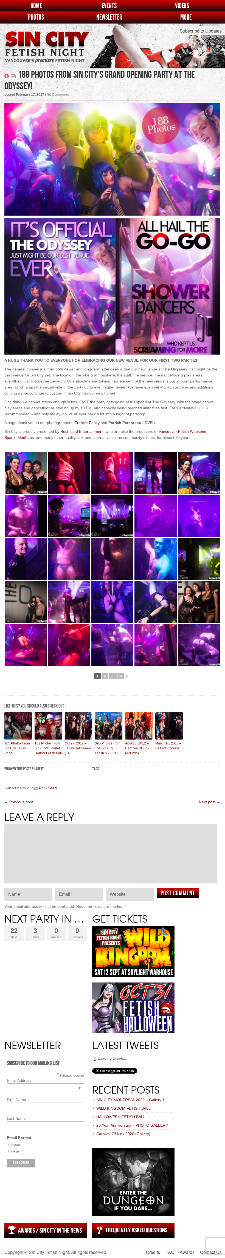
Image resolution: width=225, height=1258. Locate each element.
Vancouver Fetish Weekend (182, 431)
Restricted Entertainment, (82, 431)
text (16, 1152)
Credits (153, 1252)
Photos (36, 17)
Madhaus (26, 437)
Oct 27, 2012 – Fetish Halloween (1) (78, 748)
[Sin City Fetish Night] (47, 53)
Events (109, 6)
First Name (16, 1099)
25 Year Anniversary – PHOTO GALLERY (132, 1125)
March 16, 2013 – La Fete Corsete (168, 745)
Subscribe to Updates (201, 31)
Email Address (44, 1080)
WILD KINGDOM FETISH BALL (123, 1108)
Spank (9, 437)
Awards (187, 1252)
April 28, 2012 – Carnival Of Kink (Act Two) (137, 748)
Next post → (209, 802)
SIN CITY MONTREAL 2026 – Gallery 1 (130, 1100)
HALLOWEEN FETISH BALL (120, 1117)
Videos (182, 6)
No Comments (58, 95)
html (16, 1145)
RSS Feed (48, 788)
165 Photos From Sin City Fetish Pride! (17, 748)
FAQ (169, 1252)
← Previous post (18, 802)
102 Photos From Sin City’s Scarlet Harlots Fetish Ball (48, 748)
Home (36, 6)
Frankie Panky (87, 423)
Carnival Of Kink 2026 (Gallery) (123, 1134)
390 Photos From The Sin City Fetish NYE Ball (107, 748)
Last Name (16, 1118)
